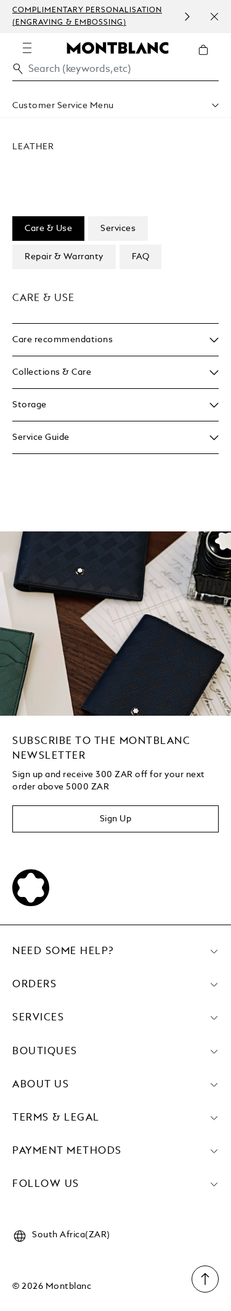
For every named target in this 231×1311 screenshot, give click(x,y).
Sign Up (116, 819)
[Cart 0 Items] (208, 59)
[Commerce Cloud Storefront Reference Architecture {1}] (118, 47)
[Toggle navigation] (27, 48)
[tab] (48, 228)
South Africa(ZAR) (71, 1235)
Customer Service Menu (63, 105)
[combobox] (115, 72)
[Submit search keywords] (17, 68)
